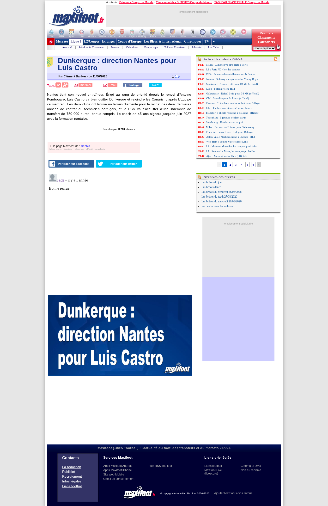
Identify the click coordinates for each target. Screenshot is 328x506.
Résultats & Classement (91, 47)
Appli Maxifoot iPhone (117, 470)
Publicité (68, 472)
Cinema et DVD (251, 466)
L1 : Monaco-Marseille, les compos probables (231, 146)
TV (207, 41)
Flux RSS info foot (160, 466)
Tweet (155, 85)
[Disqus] (120, 232)
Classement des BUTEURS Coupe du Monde (184, 2)
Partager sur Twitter (123, 164)
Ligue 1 (76, 41)
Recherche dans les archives (217, 206)
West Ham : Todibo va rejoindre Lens (227, 141)
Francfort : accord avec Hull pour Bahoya (229, 132)
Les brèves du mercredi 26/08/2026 (221, 201)
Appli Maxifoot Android (118, 466)
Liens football (72, 486)
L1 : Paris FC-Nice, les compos (223, 69)
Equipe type (151, 47)
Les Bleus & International (163, 41)
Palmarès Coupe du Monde (136, 2)
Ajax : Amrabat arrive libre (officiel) (226, 156)
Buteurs (115, 47)
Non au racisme (251, 470)
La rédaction (71, 467)
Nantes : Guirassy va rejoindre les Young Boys (232, 79)
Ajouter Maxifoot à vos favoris (233, 493)
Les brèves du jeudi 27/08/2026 (219, 196)
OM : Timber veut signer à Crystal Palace (229, 107)
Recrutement (72, 476)
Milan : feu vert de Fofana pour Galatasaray (230, 127)
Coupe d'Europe (129, 41)
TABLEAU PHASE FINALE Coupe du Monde (241, 2)
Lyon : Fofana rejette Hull (220, 88)
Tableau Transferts (174, 47)
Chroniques (192, 41)
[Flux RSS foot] (275, 60)
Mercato (62, 41)
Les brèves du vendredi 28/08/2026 (221, 192)
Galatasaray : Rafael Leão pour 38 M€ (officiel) (232, 93)
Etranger (108, 41)
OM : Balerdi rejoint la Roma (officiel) (227, 98)
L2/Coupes (91, 41)
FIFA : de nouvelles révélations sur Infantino (230, 74)
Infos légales (71, 481)
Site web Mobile (113, 474)
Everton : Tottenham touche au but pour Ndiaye (233, 103)
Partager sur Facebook (73, 164)
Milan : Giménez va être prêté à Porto (227, 64)
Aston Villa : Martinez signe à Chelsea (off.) (230, 136)
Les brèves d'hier (211, 187)
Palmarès (196, 47)
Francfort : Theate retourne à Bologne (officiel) (232, 112)
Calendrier (132, 47)
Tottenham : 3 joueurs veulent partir (226, 117)
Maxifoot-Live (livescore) (213, 472)
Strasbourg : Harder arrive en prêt (224, 122)
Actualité (67, 47)
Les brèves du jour (212, 182)
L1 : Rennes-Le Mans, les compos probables (230, 151)
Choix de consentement (118, 479)
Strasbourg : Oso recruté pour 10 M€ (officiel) (232, 83)
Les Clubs (213, 47)
